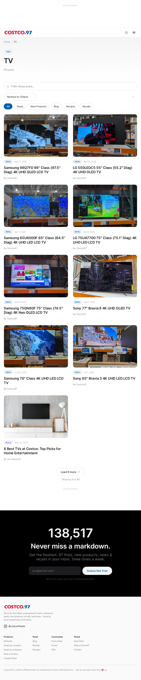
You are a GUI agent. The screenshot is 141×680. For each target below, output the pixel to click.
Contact (78, 649)
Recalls (86, 106)
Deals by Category (13, 649)
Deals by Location (12, 645)
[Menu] (134, 32)
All (8, 106)
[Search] (126, 32)
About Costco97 (81, 645)
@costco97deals (17, 626)
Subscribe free (97, 571)
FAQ (53, 649)
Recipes (70, 106)
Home (7, 41)
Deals (20, 106)
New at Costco (11, 654)
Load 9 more (68, 472)
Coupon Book (10, 658)
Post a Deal (56, 641)
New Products (38, 106)
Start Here (79, 641)
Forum (54, 645)
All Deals (8, 641)
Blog (56, 106)
